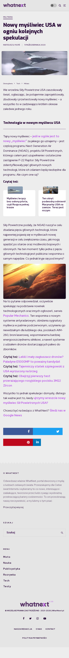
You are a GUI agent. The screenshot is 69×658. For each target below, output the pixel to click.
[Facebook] (24, 618)
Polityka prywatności (34, 638)
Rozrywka (9, 574)
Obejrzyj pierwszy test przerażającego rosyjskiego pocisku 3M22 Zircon (32, 380)
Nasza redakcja (23, 629)
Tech (6, 580)
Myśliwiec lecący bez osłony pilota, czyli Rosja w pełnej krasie (18, 203)
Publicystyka (11, 568)
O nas (39, 629)
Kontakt (50, 629)
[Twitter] (30, 618)
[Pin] (18, 442)
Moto (6, 557)
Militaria (8, 17)
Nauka (7, 562)
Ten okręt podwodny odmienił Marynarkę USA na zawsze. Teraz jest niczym (53, 204)
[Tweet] (48, 431)
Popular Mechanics (16, 315)
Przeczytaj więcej (13, 507)
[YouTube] (44, 618)
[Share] (18, 431)
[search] (62, 533)
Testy (7, 586)
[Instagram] (37, 618)
